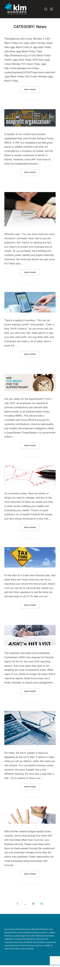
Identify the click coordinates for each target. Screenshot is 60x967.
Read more (32, 89)
